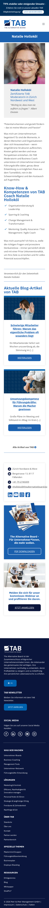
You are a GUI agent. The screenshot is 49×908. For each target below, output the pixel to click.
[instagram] (34, 734)
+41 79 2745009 (20, 481)
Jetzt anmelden (24, 607)
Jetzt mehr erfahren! (33, 12)
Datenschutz (21, 904)
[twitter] (20, 734)
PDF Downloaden (24, 551)
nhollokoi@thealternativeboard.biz (29, 486)
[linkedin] (13, 734)
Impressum (9, 904)
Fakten (32, 904)
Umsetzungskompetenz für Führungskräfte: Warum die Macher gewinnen (24, 404)
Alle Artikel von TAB (23, 447)
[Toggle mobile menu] (43, 24)
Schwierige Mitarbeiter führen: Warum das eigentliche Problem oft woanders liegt (24, 331)
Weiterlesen (25, 357)
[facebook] (6, 734)
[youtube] (27, 734)
